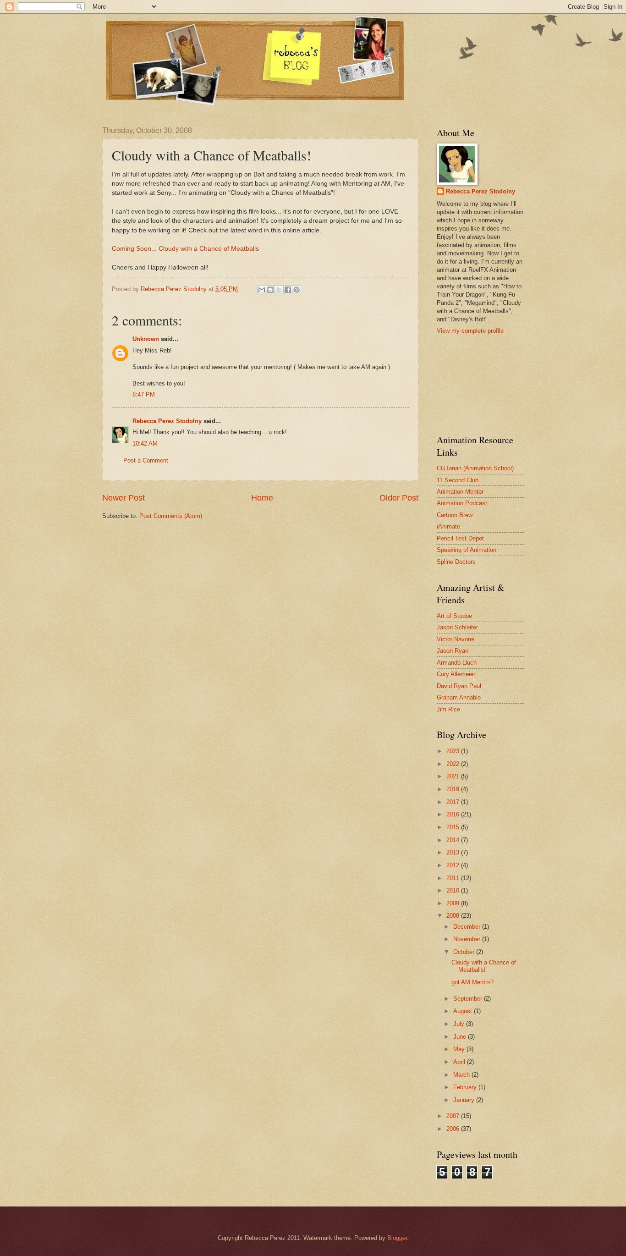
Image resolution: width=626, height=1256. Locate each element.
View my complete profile (470, 330)
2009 (453, 903)
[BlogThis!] (270, 289)
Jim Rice (448, 709)
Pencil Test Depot (460, 538)
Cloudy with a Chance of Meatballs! (483, 966)
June (460, 1036)
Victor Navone (455, 639)
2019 (453, 789)
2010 (453, 890)
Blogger (397, 1237)
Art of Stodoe (454, 615)
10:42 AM (145, 443)
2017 (453, 802)
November (467, 939)
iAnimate (448, 526)
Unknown (145, 339)
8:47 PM (143, 394)
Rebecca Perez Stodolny (167, 421)
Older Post (398, 497)
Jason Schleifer (457, 627)
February (465, 1087)
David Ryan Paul (459, 686)
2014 (453, 840)
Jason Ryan (452, 650)
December (467, 926)
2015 (453, 827)
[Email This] (261, 289)
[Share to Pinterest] (296, 289)
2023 (453, 751)
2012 (453, 865)
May (460, 1049)
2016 (453, 814)
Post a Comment (145, 460)
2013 (453, 852)
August (463, 1011)
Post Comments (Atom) (170, 515)
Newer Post (123, 497)
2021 (453, 776)
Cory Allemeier (456, 674)
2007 (453, 1116)
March (462, 1074)
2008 (453, 915)
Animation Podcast (462, 503)
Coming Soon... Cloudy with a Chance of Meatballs (185, 248)
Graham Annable (459, 697)
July (459, 1023)
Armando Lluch (457, 662)
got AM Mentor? (472, 982)
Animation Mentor (460, 491)
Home (262, 497)
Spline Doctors (456, 561)
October (464, 951)
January (464, 1099)
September (468, 998)
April (460, 1061)
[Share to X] (279, 289)
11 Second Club (457, 480)
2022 (453, 763)
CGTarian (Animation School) (475, 468)
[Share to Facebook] (287, 289)
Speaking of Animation (466, 549)
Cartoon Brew (454, 515)
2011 (453, 878)
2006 (453, 1128)
